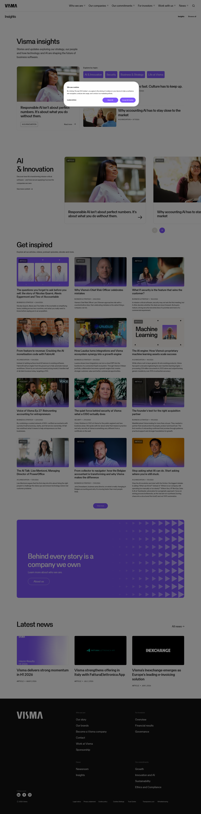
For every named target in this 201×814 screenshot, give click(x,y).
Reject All (110, 100)
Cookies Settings (71, 100)
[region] (101, 94)
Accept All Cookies (127, 100)
